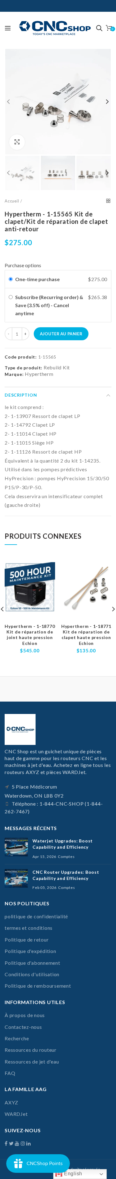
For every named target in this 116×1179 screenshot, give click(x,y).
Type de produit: (23, 367)
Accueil (12, 200)
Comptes (66, 856)
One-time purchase (37, 279)
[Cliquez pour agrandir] (17, 142)
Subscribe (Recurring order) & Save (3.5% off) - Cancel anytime (49, 305)
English (72, 1173)
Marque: (14, 374)
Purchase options (23, 265)
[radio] (11, 279)
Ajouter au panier (61, 333)
